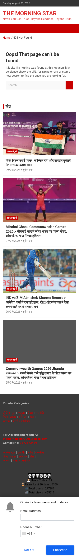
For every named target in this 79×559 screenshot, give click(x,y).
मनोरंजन (22, 417)
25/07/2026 (13, 382)
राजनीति (39, 413)
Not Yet (29, 550)
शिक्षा (5, 417)
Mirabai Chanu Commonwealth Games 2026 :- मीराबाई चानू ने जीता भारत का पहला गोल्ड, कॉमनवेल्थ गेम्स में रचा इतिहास (36, 231)
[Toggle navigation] (7, 28)
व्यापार (13, 417)
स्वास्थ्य (6, 421)
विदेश (30, 413)
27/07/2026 (13, 240)
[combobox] (28, 533)
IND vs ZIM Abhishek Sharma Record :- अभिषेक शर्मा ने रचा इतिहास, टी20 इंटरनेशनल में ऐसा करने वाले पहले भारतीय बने (37, 302)
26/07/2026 (13, 311)
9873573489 (28, 443)
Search (69, 85)
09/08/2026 (13, 169)
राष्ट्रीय (21, 413)
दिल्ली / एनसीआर (21, 421)
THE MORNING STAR (30, 13)
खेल (8, 106)
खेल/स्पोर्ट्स (12, 151)
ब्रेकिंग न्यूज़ (9, 413)
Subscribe (60, 550)
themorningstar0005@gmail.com (25, 439)
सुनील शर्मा (27, 169)
